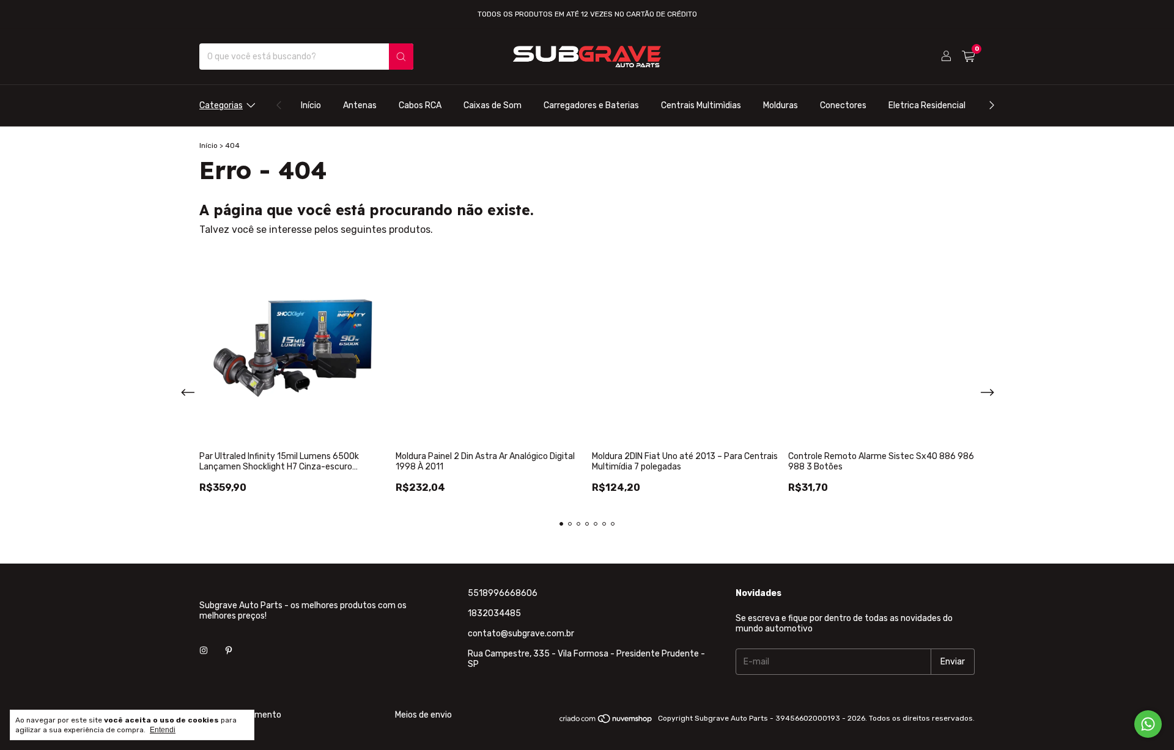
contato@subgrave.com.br (521, 633)
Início (311, 105)
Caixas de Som (492, 105)
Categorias (221, 105)
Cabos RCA (420, 105)
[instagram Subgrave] (203, 678)
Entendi (162, 730)
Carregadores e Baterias (591, 105)
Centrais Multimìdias (701, 105)
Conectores (843, 105)
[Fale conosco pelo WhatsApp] (1148, 724)
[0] (968, 57)
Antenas (360, 105)
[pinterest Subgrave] (228, 678)
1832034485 (494, 613)
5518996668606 (502, 593)
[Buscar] (401, 56)
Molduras (780, 105)
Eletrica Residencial (926, 105)
